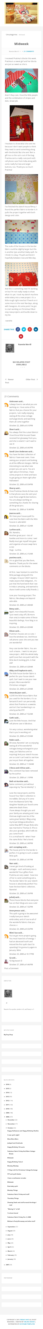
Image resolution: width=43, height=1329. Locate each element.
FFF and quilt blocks (14, 1174)
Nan (11, 863)
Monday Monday (13, 1166)
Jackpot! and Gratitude (15, 1143)
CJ (10, 958)
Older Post (30, 379)
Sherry (12, 488)
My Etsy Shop (8, 1034)
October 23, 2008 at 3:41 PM (21, 859)
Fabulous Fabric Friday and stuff (18, 1194)
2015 (7, 1088)
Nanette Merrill (24, 344)
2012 (7, 1100)
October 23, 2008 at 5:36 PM (21, 893)
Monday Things (12, 1190)
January (10, 1259)
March (10, 1251)
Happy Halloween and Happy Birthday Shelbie (23, 1131)
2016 (7, 1084)
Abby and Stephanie (18, 670)
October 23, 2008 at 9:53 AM (21, 736)
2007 (7, 1265)
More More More (12, 1139)
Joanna (12, 513)
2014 (7, 1092)
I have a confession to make (16, 1178)
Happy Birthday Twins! (15, 1162)
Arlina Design (29, 1322)
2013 (7, 1096)
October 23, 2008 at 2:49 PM (21, 843)
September (11, 1227)
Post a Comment (11, 968)
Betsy (11, 609)
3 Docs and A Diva (17, 768)
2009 (7, 1113)
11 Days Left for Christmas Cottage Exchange (22, 1170)
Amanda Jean (15, 692)
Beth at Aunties (16, 781)
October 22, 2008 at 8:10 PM (21, 425)
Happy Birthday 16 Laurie (16, 1147)
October (10, 1128)
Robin (12, 740)
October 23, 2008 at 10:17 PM (21, 954)
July (9, 1235)
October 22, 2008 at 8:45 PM (21, 447)
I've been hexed (12, 1213)
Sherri (12, 429)
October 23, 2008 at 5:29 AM (21, 689)
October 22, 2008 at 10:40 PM (21, 509)
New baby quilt (12, 1186)
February (11, 1255)
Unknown (13, 401)
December (11, 1120)
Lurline (12, 529)
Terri (32, 152)
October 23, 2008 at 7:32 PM (21, 907)
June (9, 1239)
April (9, 1247)
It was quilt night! (13, 1135)
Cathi (11, 718)
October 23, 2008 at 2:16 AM (21, 554)
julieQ (12, 897)
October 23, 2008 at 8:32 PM (21, 929)
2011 (7, 1105)
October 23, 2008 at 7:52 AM (21, 714)
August (10, 1231)
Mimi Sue (13, 933)
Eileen (12, 631)
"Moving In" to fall (13, 1209)
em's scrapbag (15, 847)
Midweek (10, 1158)
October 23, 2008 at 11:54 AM (21, 764)
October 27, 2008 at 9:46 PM (21, 964)
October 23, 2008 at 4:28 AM (21, 667)
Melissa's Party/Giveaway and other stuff (21, 1221)
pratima (13, 557)
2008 (7, 1117)
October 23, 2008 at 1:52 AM (21, 526)
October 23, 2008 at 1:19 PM (21, 777)
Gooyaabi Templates (27, 1324)
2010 (7, 1109)
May (9, 1243)
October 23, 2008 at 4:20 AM (21, 627)
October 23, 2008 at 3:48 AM (21, 605)
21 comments (29, 51)
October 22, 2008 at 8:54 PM (21, 484)
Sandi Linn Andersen (18, 451)
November (11, 1124)
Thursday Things (13, 1198)
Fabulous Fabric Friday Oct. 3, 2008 (19, 1217)
